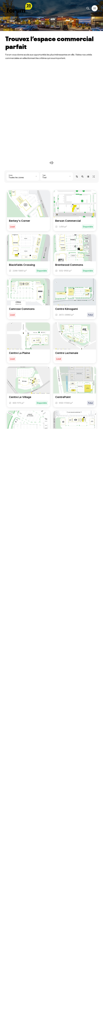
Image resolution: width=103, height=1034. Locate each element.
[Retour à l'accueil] (18, 8)
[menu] (95, 8)
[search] (88, 8)
